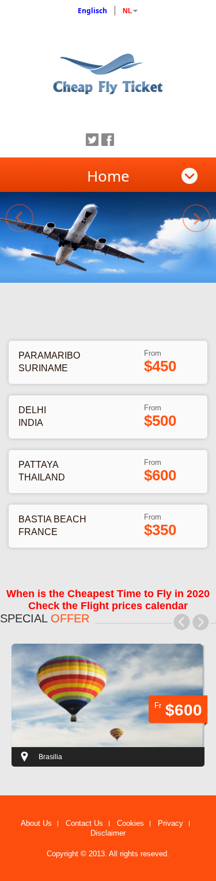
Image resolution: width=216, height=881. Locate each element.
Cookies (130, 823)
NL (127, 11)
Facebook (107, 139)
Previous (19, 218)
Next (196, 218)
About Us (36, 823)
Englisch (92, 11)
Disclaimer (108, 833)
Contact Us (84, 823)
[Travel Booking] (108, 72)
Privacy (170, 823)
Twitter (92, 139)
